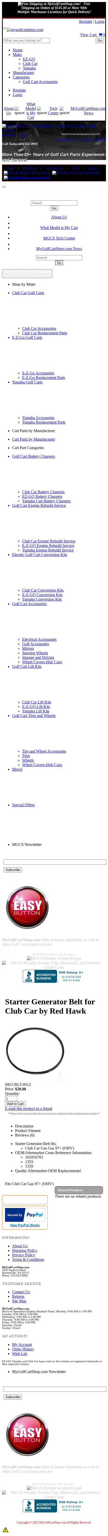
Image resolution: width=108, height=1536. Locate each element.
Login (99, 21)
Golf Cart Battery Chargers (33, 456)
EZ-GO (29, 59)
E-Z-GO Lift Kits (36, 706)
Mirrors (28, 648)
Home (18, 50)
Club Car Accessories (39, 328)
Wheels (28, 760)
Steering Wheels (35, 653)
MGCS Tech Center (59, 238)
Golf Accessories (35, 644)
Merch (17, 769)
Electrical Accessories (39, 639)
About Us (9, 110)
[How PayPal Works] (25, 1220)
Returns (18, 1296)
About (75, 168)
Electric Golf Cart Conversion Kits (39, 554)
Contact (92, 168)
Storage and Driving (38, 657)
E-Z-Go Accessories (38, 373)
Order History (23, 1349)
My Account (30, 168)
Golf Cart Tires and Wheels (34, 715)
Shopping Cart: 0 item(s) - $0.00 (80, 139)
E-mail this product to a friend (28, 1108)
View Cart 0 (92, 35)
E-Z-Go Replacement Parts (43, 377)
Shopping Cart (54, 168)
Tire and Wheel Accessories (44, 751)
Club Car (30, 63)
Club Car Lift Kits (36, 702)
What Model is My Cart (31, 111)
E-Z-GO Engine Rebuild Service (48, 545)
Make (17, 54)
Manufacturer (23, 72)
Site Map (19, 1301)
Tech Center (53, 110)
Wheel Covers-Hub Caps (42, 662)
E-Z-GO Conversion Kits (42, 595)
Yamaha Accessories (38, 418)
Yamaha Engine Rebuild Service (48, 550)
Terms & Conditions (28, 1259)
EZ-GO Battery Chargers (42, 496)
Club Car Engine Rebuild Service (48, 541)
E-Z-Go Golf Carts (27, 337)
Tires (26, 756)
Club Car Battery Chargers (43, 492)
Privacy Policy (23, 1255)
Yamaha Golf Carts (27, 382)
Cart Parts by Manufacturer (33, 439)
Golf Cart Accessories (40, 81)
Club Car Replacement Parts (44, 333)
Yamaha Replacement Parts (43, 422)
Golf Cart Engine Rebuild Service (39, 505)
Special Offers (23, 805)
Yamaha (29, 68)
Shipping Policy (24, 1250)
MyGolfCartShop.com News (88, 110)
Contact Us (21, 1292)
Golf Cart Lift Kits (26, 666)
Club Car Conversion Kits (43, 590)
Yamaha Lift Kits (35, 711)
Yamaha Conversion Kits (42, 599)
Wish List (19, 1353)
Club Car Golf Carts (28, 293)
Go (100, 40)
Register (85, 21)
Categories (21, 77)
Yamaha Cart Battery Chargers (46, 501)
